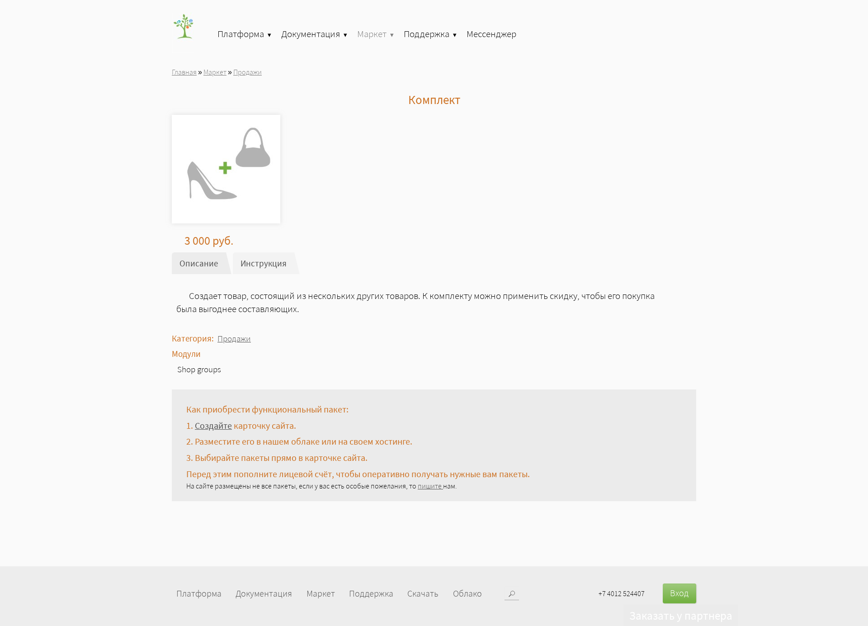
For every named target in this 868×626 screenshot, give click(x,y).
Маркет (214, 71)
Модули (186, 353)
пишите (430, 485)
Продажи (247, 71)
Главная (184, 71)
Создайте (213, 425)
